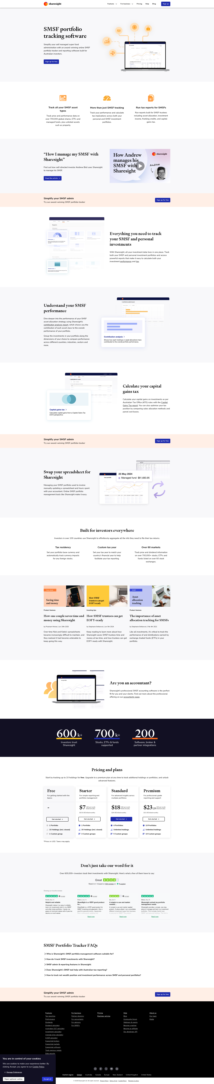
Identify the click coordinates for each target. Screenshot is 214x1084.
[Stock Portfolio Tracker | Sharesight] (52, 4)
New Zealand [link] (118, 1075)
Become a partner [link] (130, 1025)
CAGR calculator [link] (51, 1038)
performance (126, 261)
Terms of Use (113, 1081)
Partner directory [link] (77, 1016)
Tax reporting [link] (50, 1016)
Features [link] (48, 1013)
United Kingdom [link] (132, 1075)
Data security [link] (50, 1053)
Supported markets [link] (52, 1044)
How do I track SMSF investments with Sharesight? (70, 959)
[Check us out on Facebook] (101, 1068)
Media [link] (151, 1019)
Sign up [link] (166, 4)
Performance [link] (50, 1019)
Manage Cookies (133, 1081)
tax (137, 261)
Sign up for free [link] (51, 62)
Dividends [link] (49, 1022)
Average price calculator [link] (54, 1035)
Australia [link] (88, 1075)
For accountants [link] (77, 1019)
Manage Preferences (14, 1072)
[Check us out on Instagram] (95, 1068)
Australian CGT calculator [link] (55, 1029)
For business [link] (76, 1013)
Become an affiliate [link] (130, 1029)
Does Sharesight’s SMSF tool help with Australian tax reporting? (76, 970)
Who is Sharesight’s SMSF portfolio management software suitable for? (80, 954)
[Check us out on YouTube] (111, 1068)
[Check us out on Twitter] (106, 1068)
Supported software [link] (52, 1047)
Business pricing (103, 1016)
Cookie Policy (122, 1081)
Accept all (47, 1079)
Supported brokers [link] (52, 1041)
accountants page (131, 697)
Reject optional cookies (14, 1079)
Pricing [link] (139, 4)
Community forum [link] (130, 1019)
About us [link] (152, 1013)
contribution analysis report (56, 324)
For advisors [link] (76, 1022)
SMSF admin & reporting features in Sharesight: (68, 964)
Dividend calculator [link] (52, 1025)
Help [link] (147, 4)
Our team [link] (152, 1016)
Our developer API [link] (130, 1032)
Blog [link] (154, 4)
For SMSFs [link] (75, 1025)
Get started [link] (56, 819)
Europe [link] (106, 1075)
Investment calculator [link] (53, 1032)
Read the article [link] (51, 178)
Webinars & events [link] (130, 1022)
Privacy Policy (104, 1081)
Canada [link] (98, 1075)
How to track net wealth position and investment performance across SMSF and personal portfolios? (93, 975)
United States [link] (146, 1075)
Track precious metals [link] (53, 1050)
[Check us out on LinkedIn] (117, 1068)
